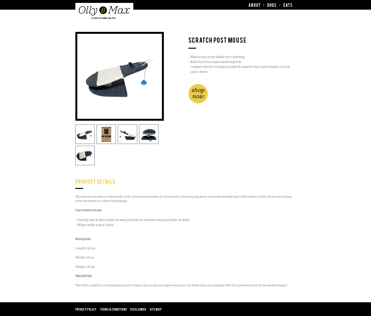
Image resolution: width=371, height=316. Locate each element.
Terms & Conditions (113, 309)
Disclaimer (138, 309)
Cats (288, 4)
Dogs (272, 4)
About (254, 4)
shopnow (198, 93)
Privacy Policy (86, 309)
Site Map (156, 309)
